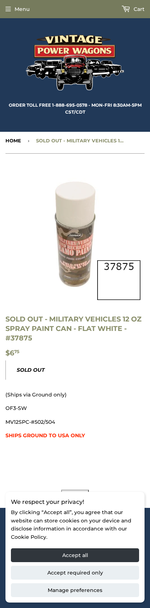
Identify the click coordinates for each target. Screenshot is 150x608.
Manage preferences (75, 590)
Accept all (75, 555)
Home (13, 140)
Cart (138, 9)
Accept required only (75, 572)
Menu (22, 9)
